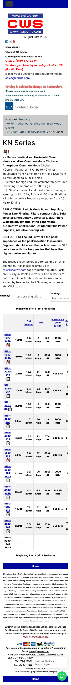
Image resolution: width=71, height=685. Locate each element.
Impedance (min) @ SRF (58, 322)
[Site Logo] (35, 23)
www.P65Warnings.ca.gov (35, 637)
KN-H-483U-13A (8, 436)
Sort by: (55, 293)
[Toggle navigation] (9, 4)
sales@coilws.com (14, 270)
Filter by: (5, 295)
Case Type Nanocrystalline (28, 131)
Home (9, 119)
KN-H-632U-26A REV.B (8, 471)
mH (41, 322)
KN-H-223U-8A (7, 405)
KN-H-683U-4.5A (8, 490)
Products (24, 119)
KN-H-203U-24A (8, 388)
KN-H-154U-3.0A (7, 354)
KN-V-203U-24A (8, 524)
